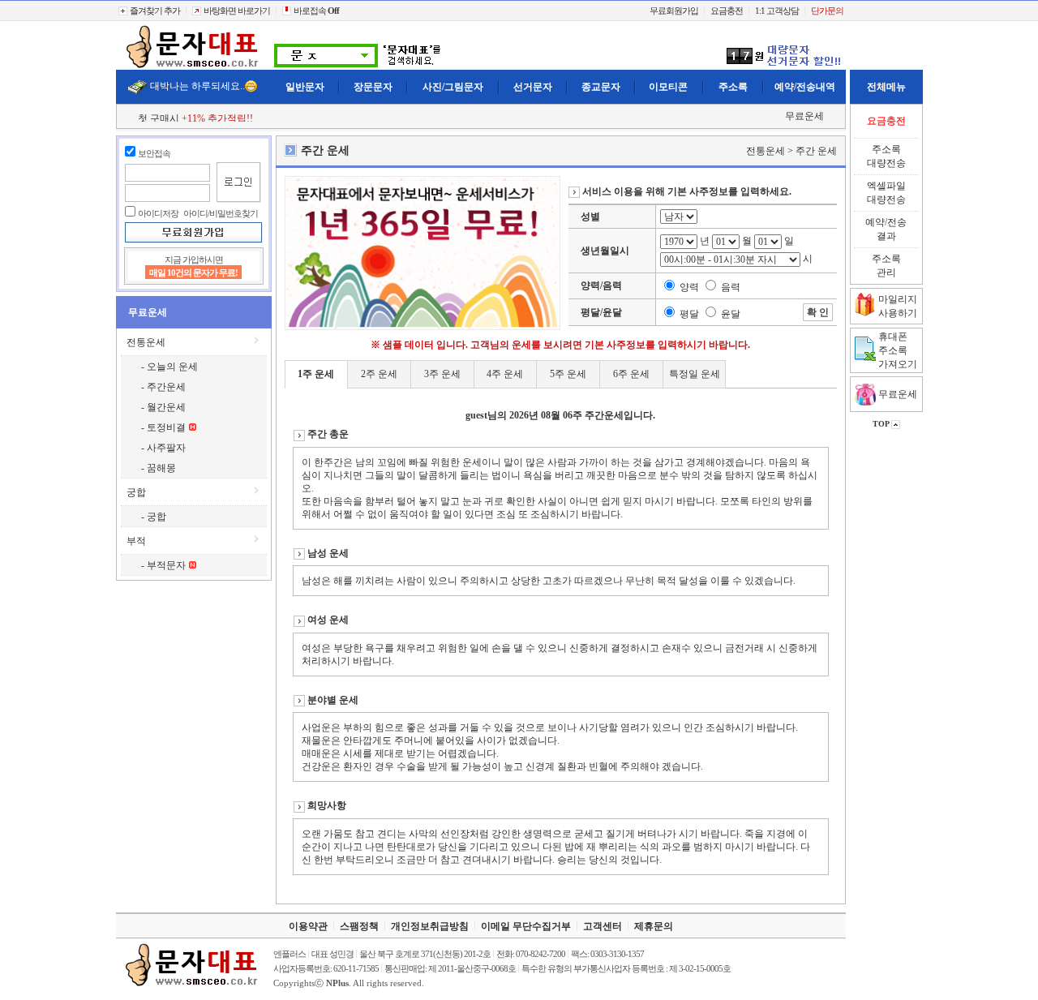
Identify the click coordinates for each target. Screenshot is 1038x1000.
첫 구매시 (195, 118)
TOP (882, 423)
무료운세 (804, 116)
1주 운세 (316, 374)
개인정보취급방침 (430, 926)
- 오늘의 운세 (169, 366)
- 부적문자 (164, 565)
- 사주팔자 (163, 447)
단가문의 (827, 10)
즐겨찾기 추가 (154, 10)
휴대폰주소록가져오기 (897, 350)
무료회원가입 (674, 10)
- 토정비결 (164, 427)
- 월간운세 (163, 407)
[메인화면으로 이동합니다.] (193, 66)
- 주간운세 (163, 387)
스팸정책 (359, 926)
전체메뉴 (886, 86)
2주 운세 (379, 374)
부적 (136, 541)
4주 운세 (505, 374)
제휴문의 (653, 926)
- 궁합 (153, 516)
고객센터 (602, 926)
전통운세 (146, 342)
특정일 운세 (694, 374)
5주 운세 (568, 374)
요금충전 (726, 10)
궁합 (136, 492)
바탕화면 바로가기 (236, 10)
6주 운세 (631, 374)
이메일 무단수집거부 (526, 926)
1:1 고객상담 (777, 10)
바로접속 (315, 10)
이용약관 (308, 926)
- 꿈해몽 (158, 468)
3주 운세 (442, 374)
